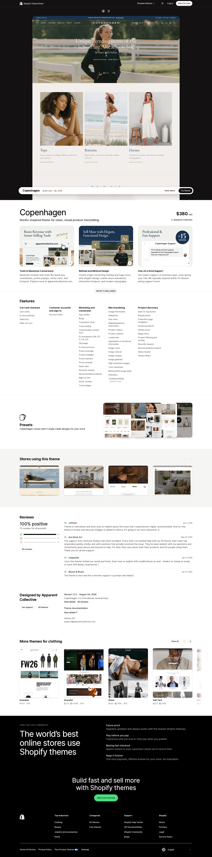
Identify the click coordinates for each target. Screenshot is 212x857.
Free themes (95, 827)
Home (57, 837)
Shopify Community (133, 832)
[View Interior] (163, 420)
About (162, 822)
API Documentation (133, 827)
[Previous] (184, 459)
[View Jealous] (132, 420)
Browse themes (145, 3)
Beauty (57, 827)
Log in (170, 3)
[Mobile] (109, 11)
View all (175, 641)
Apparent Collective (183, 219)
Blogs (126, 837)
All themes (43, 607)
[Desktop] (103, 11)
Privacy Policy (45, 849)
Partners (163, 827)
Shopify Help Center (133, 822)
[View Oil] (117, 420)
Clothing (58, 822)
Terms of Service (28, 849)
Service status (165, 837)
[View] (39, 481)
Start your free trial (106, 798)
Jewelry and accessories (66, 832)
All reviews (27, 549)
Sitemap (85, 849)
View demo (170, 190)
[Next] (190, 459)
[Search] (162, 3)
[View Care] (148, 420)
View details (69, 601)
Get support (27, 607)
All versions (82, 601)
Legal (161, 832)
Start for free (184, 3)
